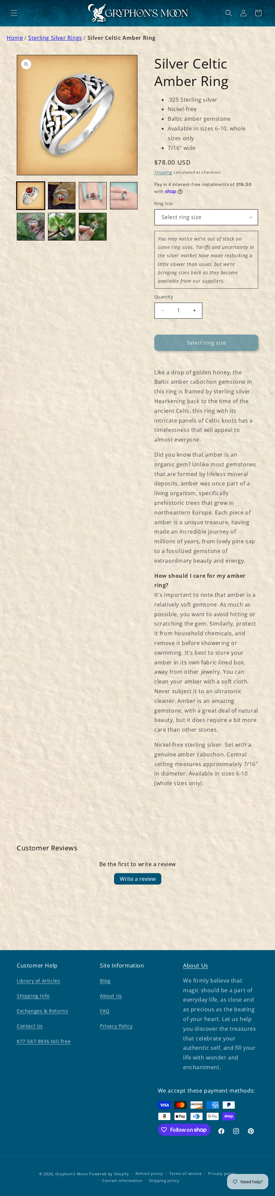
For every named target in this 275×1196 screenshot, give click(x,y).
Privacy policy (222, 1173)
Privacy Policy (116, 1026)
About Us (111, 996)
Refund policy (149, 1173)
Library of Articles (38, 981)
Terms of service (185, 1173)
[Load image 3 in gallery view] (93, 196)
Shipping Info (33, 996)
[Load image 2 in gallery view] (62, 196)
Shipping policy (164, 1180)
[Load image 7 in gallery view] (93, 227)
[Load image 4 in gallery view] (124, 196)
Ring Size (163, 203)
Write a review (138, 879)
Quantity (163, 297)
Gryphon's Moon (71, 1173)
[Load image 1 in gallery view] (31, 196)
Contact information (122, 1180)
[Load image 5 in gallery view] (31, 227)
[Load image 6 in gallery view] (62, 227)
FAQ (105, 1011)
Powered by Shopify (109, 1173)
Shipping (163, 172)
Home (15, 37)
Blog (105, 981)
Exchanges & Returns (42, 1011)
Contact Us (30, 1026)
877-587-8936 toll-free (43, 1041)
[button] (14, 13)
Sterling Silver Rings (55, 37)
